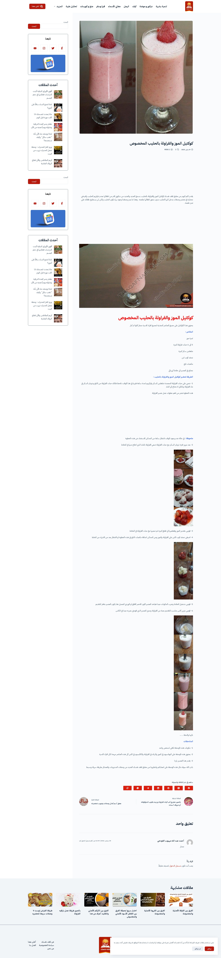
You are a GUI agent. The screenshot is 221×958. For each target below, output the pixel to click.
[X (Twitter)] (178, 788)
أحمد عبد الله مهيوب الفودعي (170, 840)
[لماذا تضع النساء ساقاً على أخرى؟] (58, 107)
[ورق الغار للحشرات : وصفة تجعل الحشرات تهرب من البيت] (58, 150)
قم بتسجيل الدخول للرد (85, 841)
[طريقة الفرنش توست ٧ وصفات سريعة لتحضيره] (40, 900)
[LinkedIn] (158, 788)
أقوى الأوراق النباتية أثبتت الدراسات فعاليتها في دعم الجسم (42, 95)
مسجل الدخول (175, 865)
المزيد (60, 6)
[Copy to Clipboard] (127, 788)
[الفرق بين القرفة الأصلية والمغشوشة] (181, 900)
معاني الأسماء (114, 6)
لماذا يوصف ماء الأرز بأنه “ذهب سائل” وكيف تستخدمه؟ (42, 137)
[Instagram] (43, 48)
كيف (134, 6)
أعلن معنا (35, 6)
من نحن (50, 948)
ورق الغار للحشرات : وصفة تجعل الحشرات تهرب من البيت (41, 150)
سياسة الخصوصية (46, 945)
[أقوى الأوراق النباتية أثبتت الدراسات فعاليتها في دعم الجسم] (58, 94)
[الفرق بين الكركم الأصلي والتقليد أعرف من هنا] (96, 900)
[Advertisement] (136, 174)
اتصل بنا (32, 945)
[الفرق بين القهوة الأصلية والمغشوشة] (153, 900)
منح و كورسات (86, 6)
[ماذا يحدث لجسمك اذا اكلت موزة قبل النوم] (58, 117)
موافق (209, 949)
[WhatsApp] (138, 788)
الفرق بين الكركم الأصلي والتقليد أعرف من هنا (98, 912)
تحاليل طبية (71, 6)
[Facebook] (189, 788)
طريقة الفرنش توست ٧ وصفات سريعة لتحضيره (42, 912)
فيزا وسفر (100, 6)
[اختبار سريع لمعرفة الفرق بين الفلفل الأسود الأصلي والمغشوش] (124, 900)
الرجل (126, 6)
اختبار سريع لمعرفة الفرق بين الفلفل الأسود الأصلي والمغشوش (126, 913)
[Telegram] (148, 788)
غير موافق (198, 949)
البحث (65, 22)
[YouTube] (34, 48)
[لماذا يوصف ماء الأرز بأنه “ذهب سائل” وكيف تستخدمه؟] (58, 137)
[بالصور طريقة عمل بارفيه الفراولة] (68, 900)
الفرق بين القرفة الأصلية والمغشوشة (183, 912)
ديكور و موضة (146, 6)
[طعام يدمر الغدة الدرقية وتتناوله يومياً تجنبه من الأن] (58, 127)
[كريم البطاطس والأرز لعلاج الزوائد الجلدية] (58, 163)
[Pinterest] (168, 788)
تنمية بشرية (161, 6)
